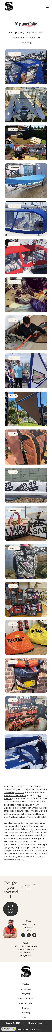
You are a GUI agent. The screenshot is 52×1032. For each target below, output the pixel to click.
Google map (26, 955)
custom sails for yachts (24, 841)
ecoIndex (8, 1028)
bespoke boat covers (15, 795)
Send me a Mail (28, 929)
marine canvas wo (26, 804)
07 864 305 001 (29, 924)
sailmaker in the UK (13, 859)
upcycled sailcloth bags (16, 829)
